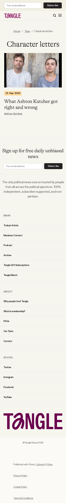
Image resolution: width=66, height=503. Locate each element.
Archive (7, 255)
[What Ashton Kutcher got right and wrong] (33, 70)
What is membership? (14, 311)
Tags (27, 31)
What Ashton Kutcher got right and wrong (31, 104)
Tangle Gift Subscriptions (16, 265)
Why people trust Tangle (16, 301)
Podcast (8, 245)
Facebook (9, 387)
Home (16, 31)
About (8, 291)
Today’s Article (11, 225)
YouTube (8, 397)
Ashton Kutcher (13, 114)
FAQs (6, 321)
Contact (8, 341)
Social (8, 357)
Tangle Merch (10, 275)
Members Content (13, 235)
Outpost (40, 464)
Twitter (7, 367)
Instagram (9, 377)
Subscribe (52, 5)
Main (7, 215)
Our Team (8, 331)
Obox (50, 464)
